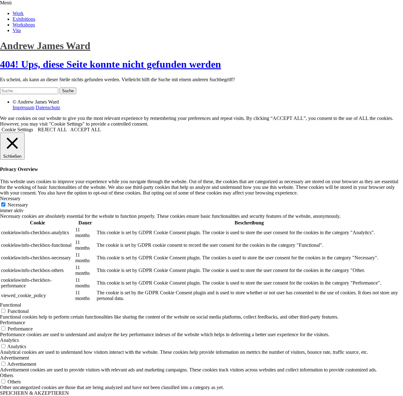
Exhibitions (24, 19)
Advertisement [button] (14, 357)
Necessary (18, 204)
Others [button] (6, 375)
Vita (17, 30)
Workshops (24, 24)
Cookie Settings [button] (17, 129)
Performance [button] (12, 322)
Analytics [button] (9, 340)
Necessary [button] (10, 198)
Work (18, 13)
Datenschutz (48, 107)
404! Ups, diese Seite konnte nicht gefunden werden (110, 64)
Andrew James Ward (45, 45)
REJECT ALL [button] (52, 129)
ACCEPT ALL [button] (85, 129)
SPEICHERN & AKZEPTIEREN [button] (34, 393)
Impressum (23, 107)
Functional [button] (10, 305)
